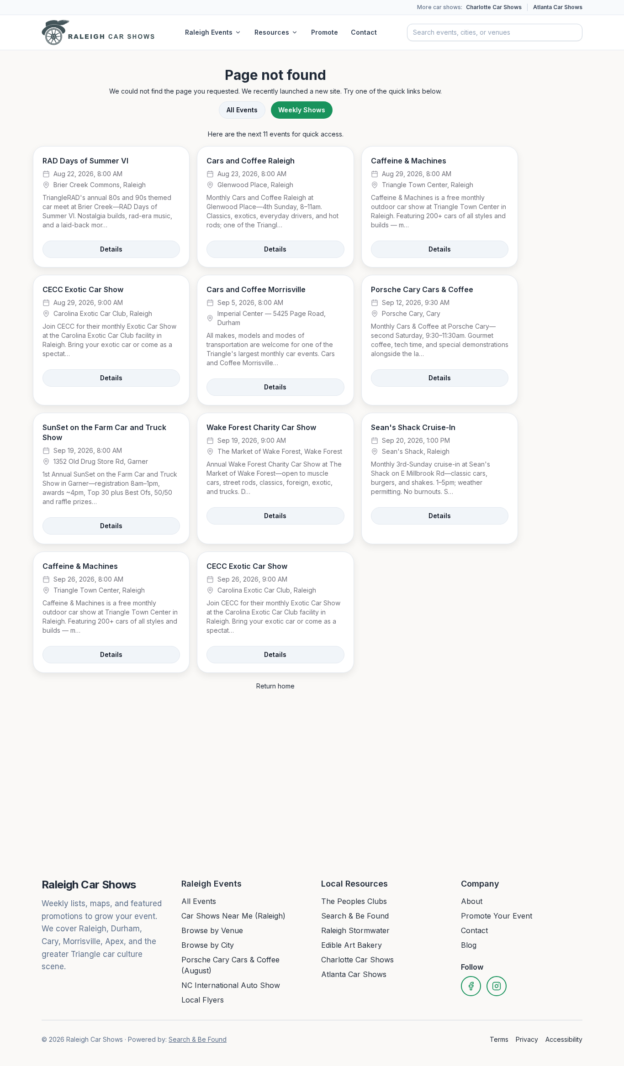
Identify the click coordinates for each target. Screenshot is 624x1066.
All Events (242, 110)
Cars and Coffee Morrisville (256, 289)
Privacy (527, 1039)
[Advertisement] (582, 200)
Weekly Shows (301, 110)
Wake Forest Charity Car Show (261, 427)
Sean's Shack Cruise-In (413, 427)
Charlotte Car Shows (494, 7)
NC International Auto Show (230, 985)
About (471, 901)
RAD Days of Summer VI (85, 160)
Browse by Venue (212, 930)
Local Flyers (202, 999)
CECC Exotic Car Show (82, 289)
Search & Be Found (355, 915)
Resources (271, 32)
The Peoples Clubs (354, 901)
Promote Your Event (496, 915)
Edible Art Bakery (351, 945)
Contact (364, 32)
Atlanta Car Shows (557, 7)
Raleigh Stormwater (355, 930)
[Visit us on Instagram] (497, 986)
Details (111, 249)
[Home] (98, 32)
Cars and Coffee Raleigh (250, 160)
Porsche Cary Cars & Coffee (422, 289)
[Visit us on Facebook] (471, 986)
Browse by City (207, 945)
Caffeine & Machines (408, 160)
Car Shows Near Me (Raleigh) (233, 915)
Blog (468, 945)
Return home (275, 686)
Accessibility (563, 1039)
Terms (499, 1039)
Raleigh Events (209, 32)
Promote (324, 32)
